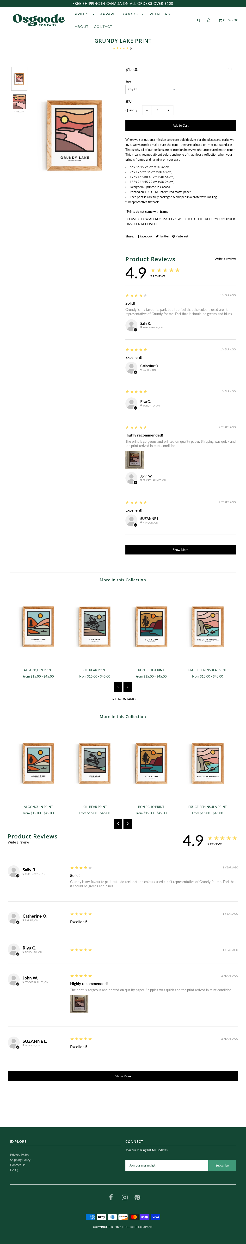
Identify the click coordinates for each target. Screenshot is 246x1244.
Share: (129, 236)
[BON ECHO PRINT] (151, 626)
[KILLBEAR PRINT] (95, 626)
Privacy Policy (19, 1155)
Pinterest (181, 236)
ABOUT (81, 26)
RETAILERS (159, 14)
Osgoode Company (137, 1226)
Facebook (146, 236)
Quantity (131, 110)
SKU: (128, 101)
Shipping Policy (20, 1160)
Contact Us (17, 1165)
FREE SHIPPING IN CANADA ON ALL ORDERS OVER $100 (123, 3)
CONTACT (103, 26)
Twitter (164, 236)
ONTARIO (128, 699)
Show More (180, 550)
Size (128, 81)
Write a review (225, 259)
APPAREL (109, 14)
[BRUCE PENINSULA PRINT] (208, 626)
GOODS (131, 14)
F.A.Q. (14, 1170)
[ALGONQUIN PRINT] (38, 626)
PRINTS (82, 14)
